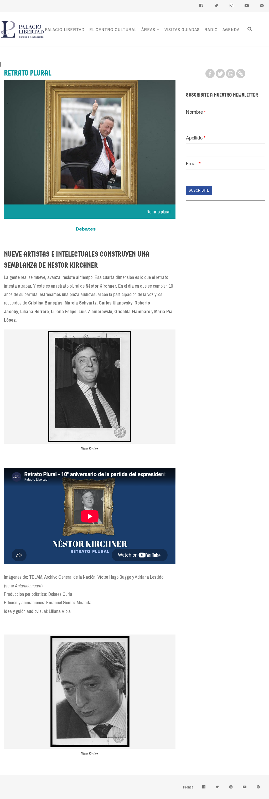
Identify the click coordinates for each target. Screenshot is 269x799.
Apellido (195, 138)
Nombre (195, 112)
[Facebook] (210, 73)
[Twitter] (220, 73)
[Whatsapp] (230, 73)
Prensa (188, 787)
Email (192, 163)
